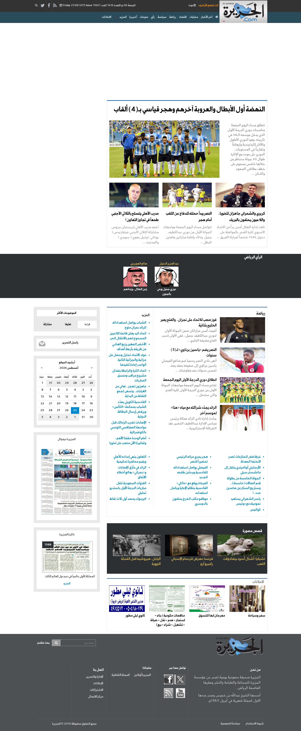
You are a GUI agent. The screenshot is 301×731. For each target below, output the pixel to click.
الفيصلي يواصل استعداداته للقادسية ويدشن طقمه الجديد (190, 472)
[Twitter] (42, 5)
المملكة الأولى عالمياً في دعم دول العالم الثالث (70, 576)
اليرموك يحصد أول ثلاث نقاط (128, 498)
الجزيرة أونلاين (142, 675)
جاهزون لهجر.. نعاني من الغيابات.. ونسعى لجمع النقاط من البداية (130, 391)
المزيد (122, 17)
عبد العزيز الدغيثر (169, 263)
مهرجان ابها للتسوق (212, 615)
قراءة (87, 324)
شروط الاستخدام (255, 723)
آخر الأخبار (206, 17)
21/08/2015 (99, 5)
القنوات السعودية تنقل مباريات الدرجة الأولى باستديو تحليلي (128, 488)
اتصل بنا (98, 670)
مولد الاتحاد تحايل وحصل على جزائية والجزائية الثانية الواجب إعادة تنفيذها (127, 359)
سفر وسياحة (256, 615)
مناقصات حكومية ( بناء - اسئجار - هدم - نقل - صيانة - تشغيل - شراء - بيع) (167, 620)
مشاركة (47, 324)
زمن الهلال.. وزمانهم (135, 289)
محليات (194, 17)
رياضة (172, 17)
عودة (191, 5)
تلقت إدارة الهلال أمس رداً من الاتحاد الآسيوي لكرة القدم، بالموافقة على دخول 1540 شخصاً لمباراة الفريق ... (241, 232)
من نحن (255, 670)
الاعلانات (106, 17)
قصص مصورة (252, 531)
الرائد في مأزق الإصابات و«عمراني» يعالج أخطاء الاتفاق (131, 472)
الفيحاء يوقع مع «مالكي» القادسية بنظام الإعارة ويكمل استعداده (189, 488)
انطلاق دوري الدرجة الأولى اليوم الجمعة (190, 380)
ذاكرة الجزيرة (66, 534)
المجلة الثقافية (120, 675)
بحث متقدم (43, 642)
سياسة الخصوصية (230, 723)
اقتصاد (183, 17)
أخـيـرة (133, 17)
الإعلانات (98, 683)
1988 (48, 544)
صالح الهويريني (138, 263)
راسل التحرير (70, 342)
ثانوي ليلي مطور (135, 615)
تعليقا (68, 324)
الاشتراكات (96, 690)
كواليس (255, 509)
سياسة (162, 17)
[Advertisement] (150, 60)
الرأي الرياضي (253, 257)
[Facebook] (48, 5)
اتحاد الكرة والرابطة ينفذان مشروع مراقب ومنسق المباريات (129, 375)
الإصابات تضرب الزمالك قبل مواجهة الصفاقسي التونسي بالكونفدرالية (128, 427)
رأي (153, 17)
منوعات (144, 17)
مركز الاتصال (95, 696)
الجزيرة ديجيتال (67, 439)
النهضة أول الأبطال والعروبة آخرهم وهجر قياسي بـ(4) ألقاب (189, 109)
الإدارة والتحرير (94, 676)
